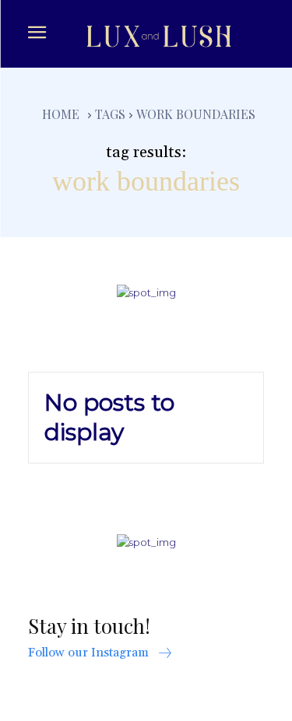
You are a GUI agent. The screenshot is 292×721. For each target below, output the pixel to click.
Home (60, 114)
